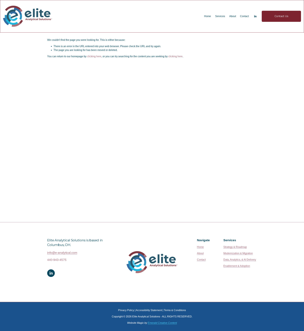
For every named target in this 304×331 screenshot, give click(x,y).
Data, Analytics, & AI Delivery (239, 259)
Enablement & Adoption (236, 266)
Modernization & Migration (238, 253)
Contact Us (281, 16)
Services (220, 16)
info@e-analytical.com (62, 252)
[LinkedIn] (255, 16)
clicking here (94, 56)
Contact (244, 16)
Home (207, 16)
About (232, 16)
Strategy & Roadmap (235, 247)
